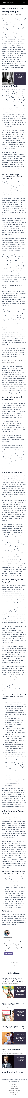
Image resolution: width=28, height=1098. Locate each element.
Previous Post (14, 962)
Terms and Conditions (14, 1090)
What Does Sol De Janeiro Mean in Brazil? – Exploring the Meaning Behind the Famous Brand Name (12, 980)
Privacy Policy (14, 1088)
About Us (14, 1086)
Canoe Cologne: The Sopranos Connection (11, 1050)
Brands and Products (14, 983)
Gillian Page (8, 937)
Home (14, 1084)
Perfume (21, 1006)
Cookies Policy (14, 1092)
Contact (14, 1094)
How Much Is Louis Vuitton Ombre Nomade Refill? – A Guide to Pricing (13, 1027)
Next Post (14, 965)
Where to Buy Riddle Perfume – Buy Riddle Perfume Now (13, 1004)
